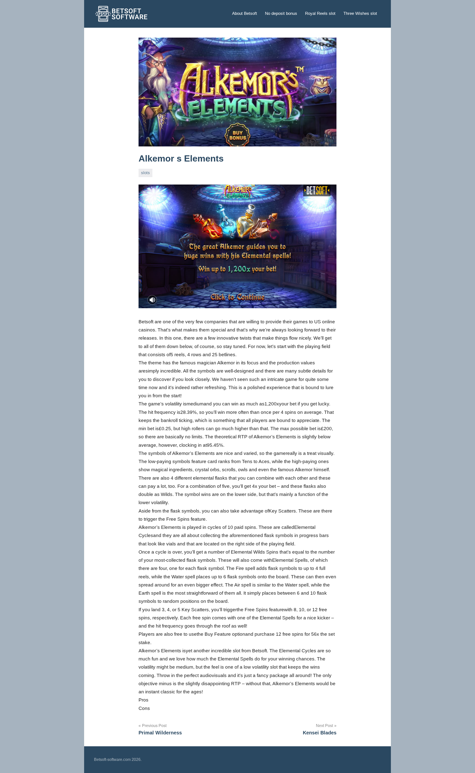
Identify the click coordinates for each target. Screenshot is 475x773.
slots (145, 172)
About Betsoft (244, 13)
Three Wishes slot (360, 13)
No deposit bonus (281, 13)
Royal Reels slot (320, 13)
